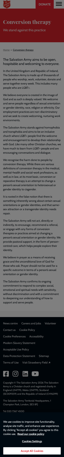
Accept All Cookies (32, 450)
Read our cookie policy (30, 434)
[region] (32, 434)
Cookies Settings (32, 441)
